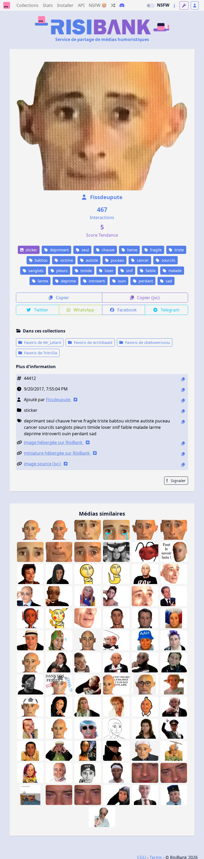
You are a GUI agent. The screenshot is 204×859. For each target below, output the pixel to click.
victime (66, 260)
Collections (27, 5)
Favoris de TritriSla (40, 352)
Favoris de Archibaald (92, 342)
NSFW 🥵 (98, 5)
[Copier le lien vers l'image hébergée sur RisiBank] (183, 443)
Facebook (126, 310)
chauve (107, 249)
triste (178, 249)
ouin (121, 280)
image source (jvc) (43, 464)
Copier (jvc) (148, 298)
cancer (142, 260)
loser (108, 270)
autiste (91, 260)
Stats (48, 5)
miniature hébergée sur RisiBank (57, 453)
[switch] (150, 5)
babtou (41, 260)
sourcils (167, 260)
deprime (68, 280)
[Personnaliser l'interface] (184, 5)
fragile (155, 249)
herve (131, 249)
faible (150, 270)
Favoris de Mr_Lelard (42, 342)
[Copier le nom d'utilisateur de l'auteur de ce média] (183, 400)
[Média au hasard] (113, 5)
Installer (65, 5)
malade (174, 270)
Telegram (170, 310)
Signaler (178, 480)
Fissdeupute (105, 197)
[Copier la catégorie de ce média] (183, 411)
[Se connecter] (195, 5)
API (81, 5)
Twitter (40, 310)
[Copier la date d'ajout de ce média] (183, 390)
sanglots (35, 270)
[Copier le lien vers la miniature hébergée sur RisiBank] (183, 454)
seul (84, 249)
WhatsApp (83, 310)
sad (168, 280)
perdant (145, 280)
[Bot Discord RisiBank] (121, 5)
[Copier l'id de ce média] (183, 379)
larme (42, 280)
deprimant (59, 249)
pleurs (61, 270)
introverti (96, 280)
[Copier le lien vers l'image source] (183, 465)
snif (129, 270)
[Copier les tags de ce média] (183, 422)
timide (85, 270)
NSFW (163, 5)
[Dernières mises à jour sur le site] (174, 5)
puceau (117, 260)
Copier (62, 298)
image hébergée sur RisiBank (54, 442)
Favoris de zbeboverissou (147, 342)
